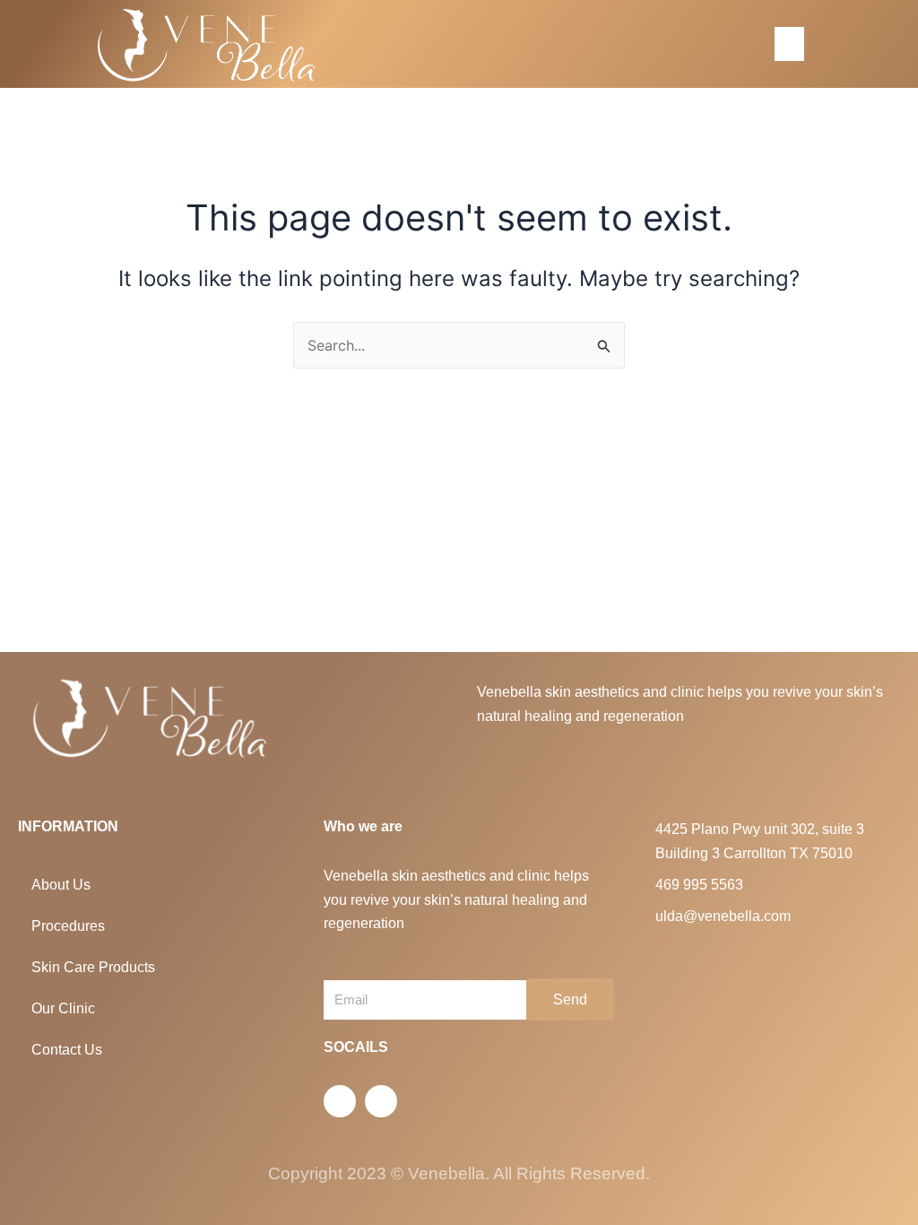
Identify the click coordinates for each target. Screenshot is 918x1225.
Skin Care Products (93, 967)
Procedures (68, 926)
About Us (61, 884)
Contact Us (66, 1049)
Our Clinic (63, 1008)
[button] (789, 44)
